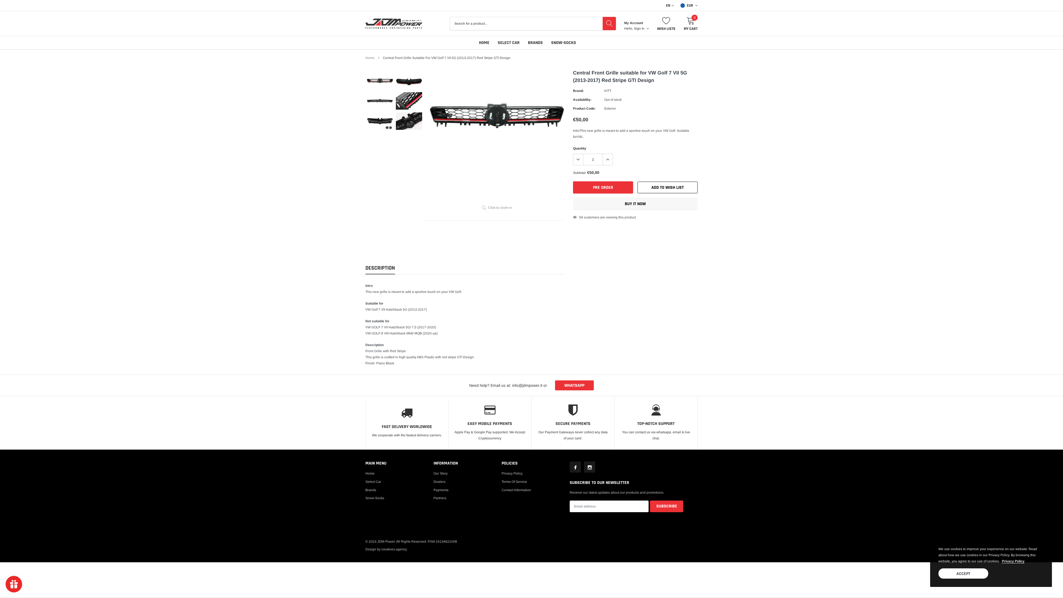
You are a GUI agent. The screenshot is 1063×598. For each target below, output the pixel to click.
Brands (535, 43)
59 (581, 217)
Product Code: (584, 108)
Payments (441, 490)
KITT (607, 91)
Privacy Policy (512, 473)
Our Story (441, 473)
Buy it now (635, 204)
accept (963, 574)
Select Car (509, 43)
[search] (609, 23)
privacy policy (1013, 561)
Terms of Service (514, 482)
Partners (440, 498)
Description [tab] (380, 268)
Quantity (579, 148)
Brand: (578, 91)
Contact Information (516, 490)
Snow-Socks (563, 43)
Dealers (439, 482)
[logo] (393, 24)
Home (484, 43)
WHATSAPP (574, 385)
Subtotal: (579, 173)
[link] (380, 80)
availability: (582, 100)
